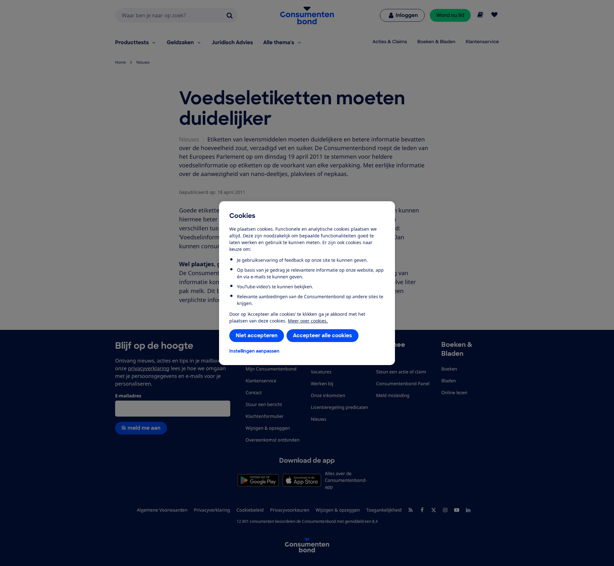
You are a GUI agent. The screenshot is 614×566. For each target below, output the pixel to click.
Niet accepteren (257, 335)
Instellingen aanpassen (254, 351)
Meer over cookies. (308, 321)
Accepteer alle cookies (322, 335)
